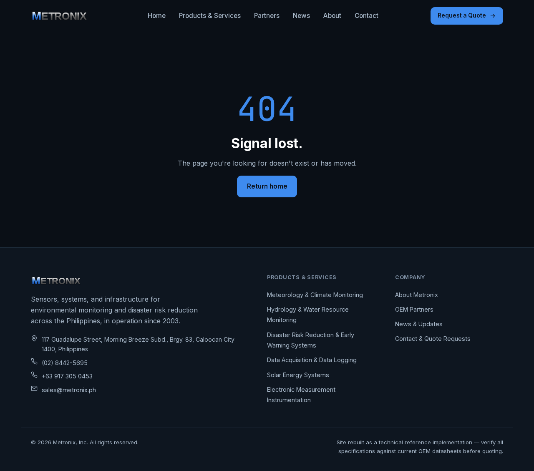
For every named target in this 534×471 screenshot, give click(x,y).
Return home (267, 186)
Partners (267, 16)
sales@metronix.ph (69, 389)
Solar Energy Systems (298, 374)
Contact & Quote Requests (433, 338)
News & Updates (419, 323)
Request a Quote (462, 15)
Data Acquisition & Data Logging (312, 359)
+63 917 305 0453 (67, 376)
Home (157, 16)
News (301, 16)
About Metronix (416, 294)
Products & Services (210, 16)
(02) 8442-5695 (65, 362)
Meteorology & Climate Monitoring (315, 294)
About (332, 16)
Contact (366, 16)
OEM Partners (414, 309)
